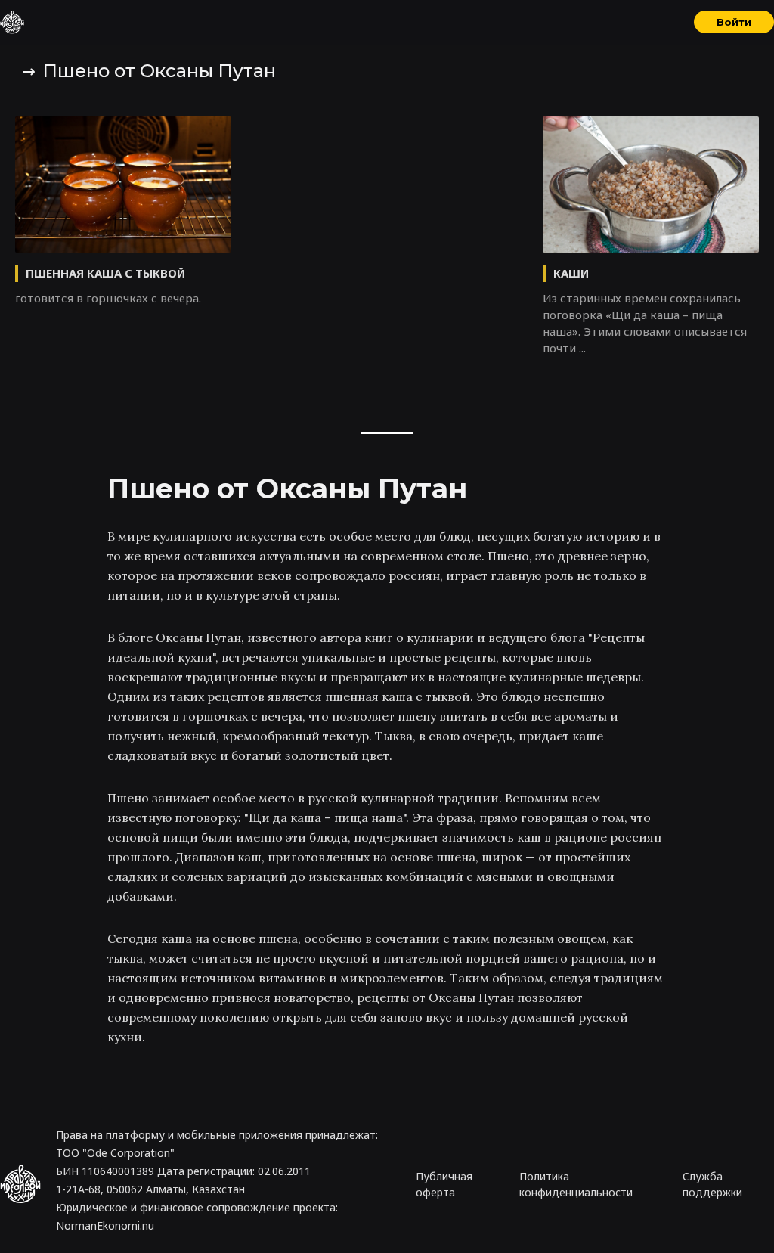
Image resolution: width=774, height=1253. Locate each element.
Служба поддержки (712, 1184)
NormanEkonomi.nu (105, 1225)
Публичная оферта (444, 1184)
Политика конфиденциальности (576, 1184)
